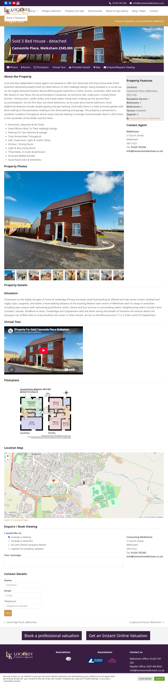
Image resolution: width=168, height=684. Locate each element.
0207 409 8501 (154, 666)
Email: (7, 590)
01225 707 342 (119, 3)
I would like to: (13, 533)
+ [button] (8, 456)
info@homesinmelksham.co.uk (148, 3)
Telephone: (10, 601)
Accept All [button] (159, 678)
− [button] (8, 460)
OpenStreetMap (150, 517)
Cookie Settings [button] (145, 678)
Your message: (12, 555)
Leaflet (140, 517)
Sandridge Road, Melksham (20, 622)
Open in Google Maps (16, 520)
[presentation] (7, 221)
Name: (8, 580)
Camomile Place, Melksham (145, 118)
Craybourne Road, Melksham (145, 622)
